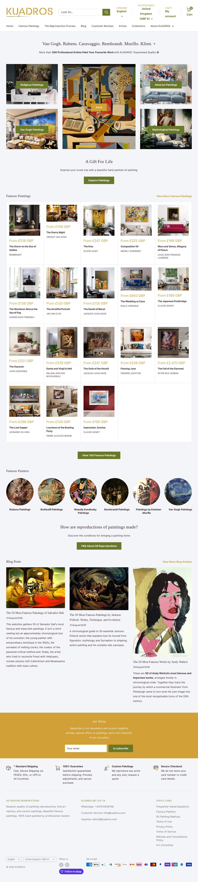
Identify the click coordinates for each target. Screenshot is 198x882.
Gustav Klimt (91, 251)
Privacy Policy (164, 826)
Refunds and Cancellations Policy (171, 838)
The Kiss (88, 246)
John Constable (18, 371)
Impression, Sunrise (94, 427)
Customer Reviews (102, 26)
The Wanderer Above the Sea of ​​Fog (23, 311)
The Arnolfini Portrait (58, 309)
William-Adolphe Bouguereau (55, 375)
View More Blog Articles (177, 561)
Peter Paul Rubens (168, 373)
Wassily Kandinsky (131, 251)
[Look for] (106, 12)
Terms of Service (166, 831)
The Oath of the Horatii (96, 368)
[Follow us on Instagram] (67, 865)
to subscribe (120, 748)
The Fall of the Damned (171, 368)
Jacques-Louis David (95, 313)
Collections (138, 26)
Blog (83, 26)
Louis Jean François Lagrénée (169, 256)
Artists (123, 26)
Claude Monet (166, 306)
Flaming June (128, 368)
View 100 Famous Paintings (99, 455)
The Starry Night (55, 232)
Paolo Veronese (130, 306)
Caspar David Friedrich (21, 317)
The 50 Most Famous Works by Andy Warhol (160, 661)
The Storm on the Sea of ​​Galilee (23, 248)
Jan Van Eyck (53, 313)
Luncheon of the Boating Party (60, 429)
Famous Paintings (29, 26)
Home (9, 26)
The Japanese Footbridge (172, 301)
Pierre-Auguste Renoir (59, 436)
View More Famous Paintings (174, 196)
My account (170, 14)
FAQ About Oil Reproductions (99, 545)
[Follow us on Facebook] (61, 865)
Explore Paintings (99, 180)
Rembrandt (15, 254)
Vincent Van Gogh (56, 237)
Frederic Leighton (131, 373)
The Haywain (16, 366)
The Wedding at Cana (133, 301)
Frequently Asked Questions (172, 806)
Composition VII (129, 246)
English (11, 859)
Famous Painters (166, 811)
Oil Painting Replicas (168, 816)
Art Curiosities (164, 845)
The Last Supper (18, 427)
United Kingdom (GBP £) (37, 859)
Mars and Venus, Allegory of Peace (172, 248)
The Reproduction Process (60, 26)
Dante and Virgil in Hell (59, 368)
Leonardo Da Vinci (19, 432)
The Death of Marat (94, 309)
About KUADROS (160, 26)
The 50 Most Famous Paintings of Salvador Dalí (35, 612)
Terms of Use (164, 821)
